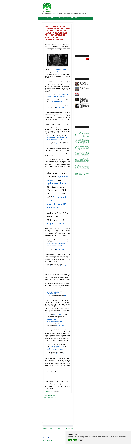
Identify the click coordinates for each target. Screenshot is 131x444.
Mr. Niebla (84, 155)
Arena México (86, 133)
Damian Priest (86, 140)
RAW (87, 158)
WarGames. (80, 173)
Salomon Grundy (81, 166)
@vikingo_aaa (57, 314)
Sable (77, 166)
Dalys (82, 140)
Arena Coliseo (79, 133)
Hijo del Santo (79, 147)
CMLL (48, 17)
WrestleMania (86, 173)
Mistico (81, 155)
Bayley (77, 135)
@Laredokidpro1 (51, 137)
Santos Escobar (82, 167)
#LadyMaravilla (51, 96)
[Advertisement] (82, 37)
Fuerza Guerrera (80, 145)
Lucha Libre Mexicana (81, 152)
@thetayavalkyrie (56, 183)
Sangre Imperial (77, 167)
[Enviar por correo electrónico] (54, 391)
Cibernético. (77, 139)
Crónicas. (79, 140)
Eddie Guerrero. (82, 142)
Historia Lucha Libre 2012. (82, 148)
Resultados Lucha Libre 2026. (84, 161)
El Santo (85, 143)
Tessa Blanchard (82, 169)
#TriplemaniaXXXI (57, 101)
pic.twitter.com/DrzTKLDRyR (55, 349)
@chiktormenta (61, 96)
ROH (76, 159)
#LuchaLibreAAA (50, 265)
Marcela (82, 154)
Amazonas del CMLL (78, 132)
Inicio (44, 17)
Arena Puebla (79, 134)
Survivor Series (83, 168)
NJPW (72, 17)
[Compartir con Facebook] (57, 391)
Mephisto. (85, 154)
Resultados (86, 159)
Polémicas (84, 158)
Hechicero (87, 146)
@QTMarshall (49, 292)
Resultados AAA (77, 160)
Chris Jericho (87, 138)
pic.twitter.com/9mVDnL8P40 (55, 103)
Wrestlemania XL (77, 174)
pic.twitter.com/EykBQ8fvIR (54, 321)
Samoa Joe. (86, 166)
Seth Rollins (87, 167)
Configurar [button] (80, 440)
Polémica (76, 158)
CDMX (88, 135)
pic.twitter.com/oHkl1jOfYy (54, 139)
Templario (76, 169)
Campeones (81, 17)
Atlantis (84, 134)
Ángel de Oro (82, 174)
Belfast (80, 135)
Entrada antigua (69, 428)
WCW (76, 17)
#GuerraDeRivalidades (58, 346)
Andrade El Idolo (85, 132)
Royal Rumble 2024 (86, 165)
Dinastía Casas (77, 141)
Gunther (76, 146)
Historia (76, 148)
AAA (52, 17)
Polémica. (80, 158)
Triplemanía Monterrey (62, 69)
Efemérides (86, 142)
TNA (87, 168)
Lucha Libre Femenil (86, 151)
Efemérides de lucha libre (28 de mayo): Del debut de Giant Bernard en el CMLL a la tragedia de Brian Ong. (84, 100)
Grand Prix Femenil (85, 145)
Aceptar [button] (70, 440)
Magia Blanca (77, 154)
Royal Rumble (81, 165)
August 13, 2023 (60, 107)
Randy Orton (81, 159)
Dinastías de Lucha (83, 141)
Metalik (88, 154)
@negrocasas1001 (51, 243)
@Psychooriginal (50, 372)
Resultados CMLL (82, 160)
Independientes (57, 17)
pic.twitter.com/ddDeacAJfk (52, 266)
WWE (63, 17)
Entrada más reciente (47, 428)
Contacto (51, 440)
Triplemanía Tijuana (61, 71)
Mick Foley (77, 155)
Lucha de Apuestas (85, 153)
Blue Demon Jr (84, 135)
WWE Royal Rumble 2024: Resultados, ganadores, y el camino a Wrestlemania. (84, 94)
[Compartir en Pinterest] (58, 391)
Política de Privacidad (46, 440)
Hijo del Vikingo (85, 147)
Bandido (88, 134)
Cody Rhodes (82, 139)
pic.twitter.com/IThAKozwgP (54, 245)
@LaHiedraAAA (63, 94)
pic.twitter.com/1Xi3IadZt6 (52, 293)
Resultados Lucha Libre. (79, 162)
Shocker (78, 168)
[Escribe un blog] (55, 391)
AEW (67, 17)
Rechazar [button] (75, 440)
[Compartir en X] (56, 391)
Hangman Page (82, 146)
